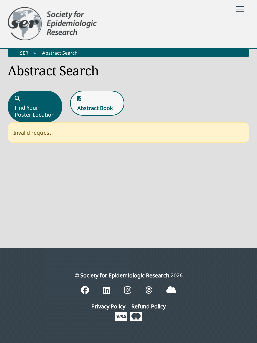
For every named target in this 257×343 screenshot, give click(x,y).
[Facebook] (86, 289)
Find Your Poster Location (35, 111)
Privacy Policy (108, 306)
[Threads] (149, 289)
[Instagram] (128, 289)
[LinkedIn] (107, 289)
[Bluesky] (171, 289)
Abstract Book (95, 108)
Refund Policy (148, 306)
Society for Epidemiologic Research (124, 275)
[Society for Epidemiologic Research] (52, 22)
